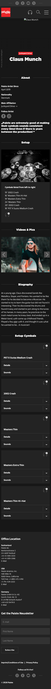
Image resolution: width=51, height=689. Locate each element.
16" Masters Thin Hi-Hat (16, 195)
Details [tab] (7, 365)
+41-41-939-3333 (8, 556)
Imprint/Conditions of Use (12, 662)
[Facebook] (4, 118)
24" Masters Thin (13, 202)
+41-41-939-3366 (8, 558)
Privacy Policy (32, 662)
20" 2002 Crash (12, 205)
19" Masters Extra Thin (15, 199)
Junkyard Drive (8, 106)
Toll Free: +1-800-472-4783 (12, 579)
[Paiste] (5, 12)
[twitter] (34, 3)
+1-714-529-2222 (8, 582)
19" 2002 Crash (12, 192)
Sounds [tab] (7, 372)
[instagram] (17, 3)
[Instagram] (9, 118)
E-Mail (3, 561)
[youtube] (28, 3)
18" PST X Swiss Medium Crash (19, 208)
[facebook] (23, 3)
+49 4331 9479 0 (8, 602)
